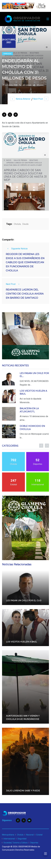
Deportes (34, 843)
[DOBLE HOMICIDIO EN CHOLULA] (9, 431)
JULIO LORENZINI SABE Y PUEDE (23, 790)
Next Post (38, 99)
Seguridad (22, 839)
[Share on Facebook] (4, 114)
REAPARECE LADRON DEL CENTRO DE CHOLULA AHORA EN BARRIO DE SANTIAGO (25, 293)
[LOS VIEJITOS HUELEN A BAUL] (9, 396)
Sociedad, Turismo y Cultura (15, 843)
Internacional (9, 839)
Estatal (39, 835)
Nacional (30, 835)
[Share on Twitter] (10, 114)
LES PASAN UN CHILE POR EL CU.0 (23, 600)
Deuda (25, 224)
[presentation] (41, 446)
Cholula (7, 54)
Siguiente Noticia (19, 248)
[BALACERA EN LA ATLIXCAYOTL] (9, 414)
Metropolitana (8, 835)
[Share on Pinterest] (15, 114)
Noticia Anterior (23, 99)
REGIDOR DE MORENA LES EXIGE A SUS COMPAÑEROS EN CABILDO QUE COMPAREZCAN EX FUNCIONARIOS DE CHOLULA (25, 262)
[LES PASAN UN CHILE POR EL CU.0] (9, 378)
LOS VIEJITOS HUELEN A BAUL (21, 641)
